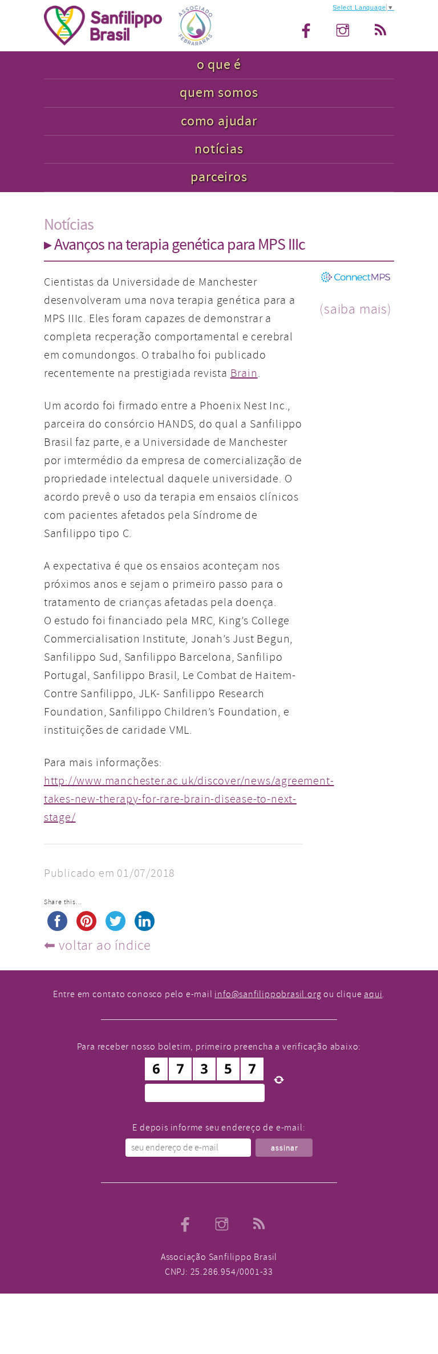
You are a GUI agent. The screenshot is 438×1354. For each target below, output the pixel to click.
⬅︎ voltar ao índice (97, 945)
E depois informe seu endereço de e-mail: (218, 1127)
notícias (218, 149)
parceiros (218, 177)
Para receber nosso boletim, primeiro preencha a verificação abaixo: (219, 1046)
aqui (373, 994)
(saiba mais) (355, 309)
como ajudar (219, 121)
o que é (219, 65)
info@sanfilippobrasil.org (267, 994)
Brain (244, 373)
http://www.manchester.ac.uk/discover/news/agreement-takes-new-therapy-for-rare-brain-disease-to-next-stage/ (189, 799)
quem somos (219, 92)
